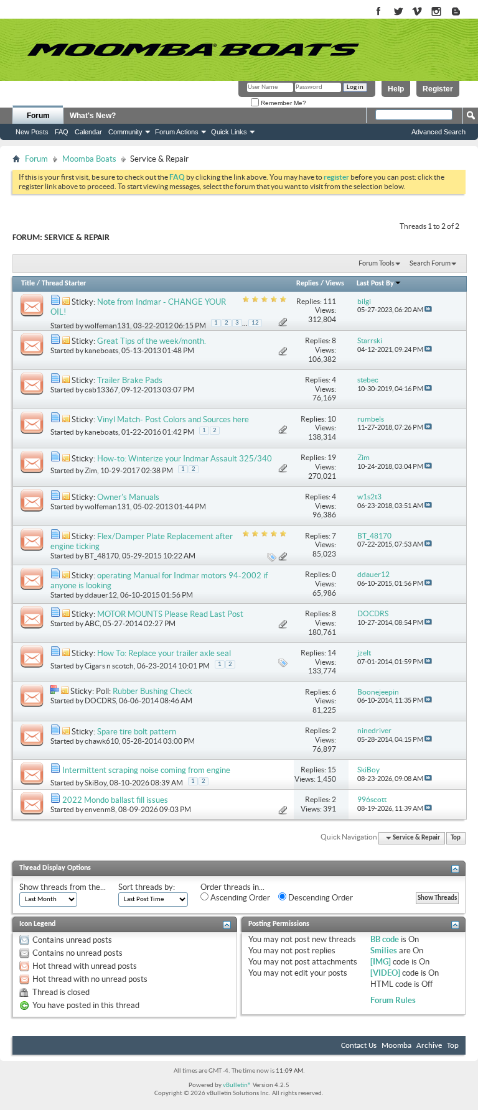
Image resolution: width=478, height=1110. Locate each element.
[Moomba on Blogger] (462, 12)
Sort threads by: (146, 887)
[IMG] (380, 961)
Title (28, 283)
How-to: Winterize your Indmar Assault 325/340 (184, 458)
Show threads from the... (62, 887)
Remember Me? (282, 102)
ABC (92, 623)
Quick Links (229, 132)
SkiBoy (95, 783)
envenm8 (100, 809)
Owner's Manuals (128, 497)
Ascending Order (239, 897)
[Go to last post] (428, 309)
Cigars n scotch (109, 666)
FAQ (61, 132)
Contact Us (359, 1046)
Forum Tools (376, 263)
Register (438, 89)
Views (335, 283)
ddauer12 (101, 595)
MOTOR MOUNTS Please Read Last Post (170, 614)
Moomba (396, 1046)
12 (255, 323)
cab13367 (101, 390)
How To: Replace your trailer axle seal (164, 653)
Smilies (383, 950)
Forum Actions (177, 132)
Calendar (88, 132)
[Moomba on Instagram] (436, 12)
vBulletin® (237, 1085)
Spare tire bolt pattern (136, 731)
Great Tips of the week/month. (151, 341)
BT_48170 (102, 556)
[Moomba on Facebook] (378, 12)
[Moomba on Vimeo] (417, 12)
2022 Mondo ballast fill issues (115, 800)
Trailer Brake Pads (129, 380)
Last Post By (375, 283)
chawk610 (102, 741)
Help (396, 89)
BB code (384, 939)
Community (125, 132)
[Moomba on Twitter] (398, 12)
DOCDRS (100, 700)
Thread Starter (64, 283)
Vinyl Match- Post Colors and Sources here (173, 419)
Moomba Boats (89, 159)
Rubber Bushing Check (152, 691)
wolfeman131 (107, 325)
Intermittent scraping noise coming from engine (146, 770)
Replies (307, 283)
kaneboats (101, 350)
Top (456, 838)
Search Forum (430, 263)
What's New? (93, 115)
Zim (91, 470)
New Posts (32, 132)
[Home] (193, 50)
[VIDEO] (385, 973)
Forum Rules (393, 1000)
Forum (38, 115)
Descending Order (319, 897)
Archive (429, 1046)
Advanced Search (438, 132)
